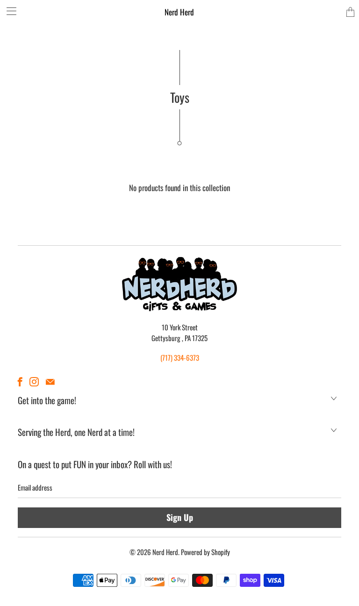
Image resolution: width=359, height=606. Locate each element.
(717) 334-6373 (179, 357)
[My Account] (8, 11)
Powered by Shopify (205, 552)
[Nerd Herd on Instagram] (34, 381)
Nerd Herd (179, 12)
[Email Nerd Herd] (50, 381)
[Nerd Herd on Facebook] (20, 381)
